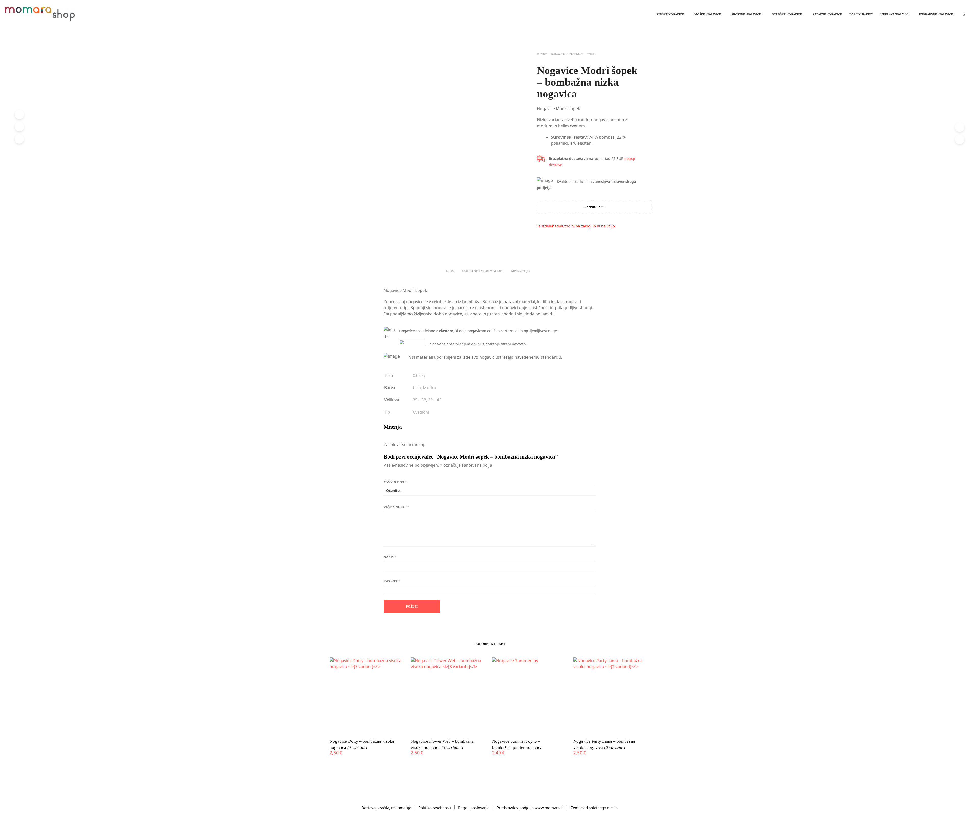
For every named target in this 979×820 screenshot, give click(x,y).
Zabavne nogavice (827, 14)
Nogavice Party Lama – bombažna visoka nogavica (604, 744)
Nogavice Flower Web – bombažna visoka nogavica (442, 744)
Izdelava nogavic (894, 14)
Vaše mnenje (396, 507)
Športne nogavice (746, 14)
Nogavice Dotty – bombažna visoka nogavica (362, 744)
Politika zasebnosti (434, 807)
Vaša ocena (395, 482)
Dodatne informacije (482, 271)
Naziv (390, 557)
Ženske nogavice (670, 14)
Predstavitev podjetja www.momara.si (530, 807)
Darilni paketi (861, 14)
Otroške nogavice (787, 14)
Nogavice (558, 53)
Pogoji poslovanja (474, 807)
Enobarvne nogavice (936, 14)
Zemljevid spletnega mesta (594, 807)
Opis (450, 271)
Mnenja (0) (520, 271)
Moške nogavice (707, 14)
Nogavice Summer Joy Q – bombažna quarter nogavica (517, 744)
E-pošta (392, 581)
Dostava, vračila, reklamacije (386, 807)
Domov (542, 53)
